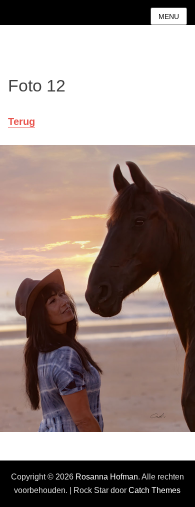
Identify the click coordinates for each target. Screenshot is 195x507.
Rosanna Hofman (107, 476)
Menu (168, 16)
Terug (21, 121)
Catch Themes (154, 490)
